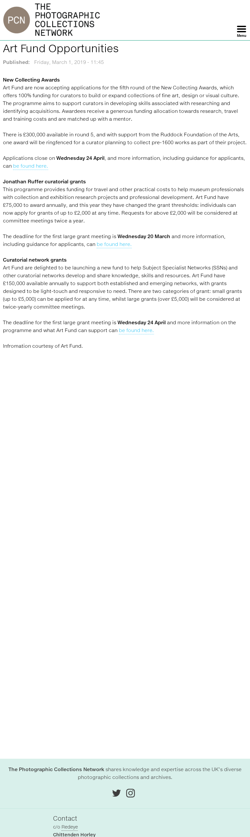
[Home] (51, 20)
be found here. (30, 166)
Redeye (70, 826)
